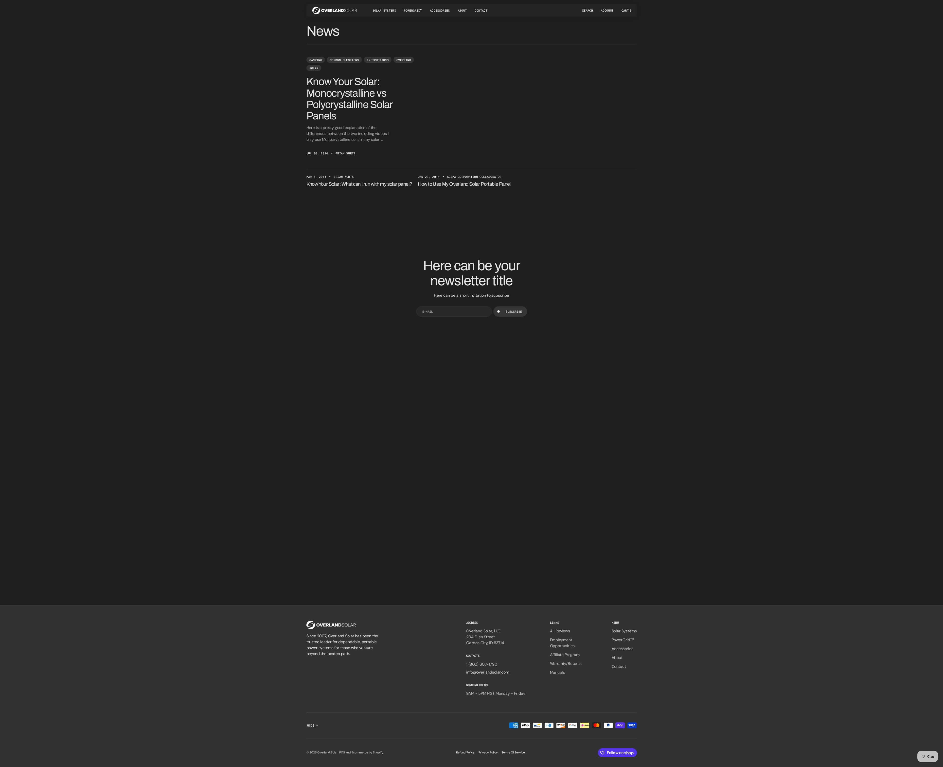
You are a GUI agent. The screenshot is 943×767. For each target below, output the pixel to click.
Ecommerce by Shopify (367, 752)
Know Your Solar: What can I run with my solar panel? (359, 184)
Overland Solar (327, 752)
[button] (587, 10)
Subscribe (514, 311)
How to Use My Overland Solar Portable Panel (464, 184)
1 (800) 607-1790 (481, 664)
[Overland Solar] (334, 10)
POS (342, 752)
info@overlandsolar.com (487, 672)
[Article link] (471, 106)
